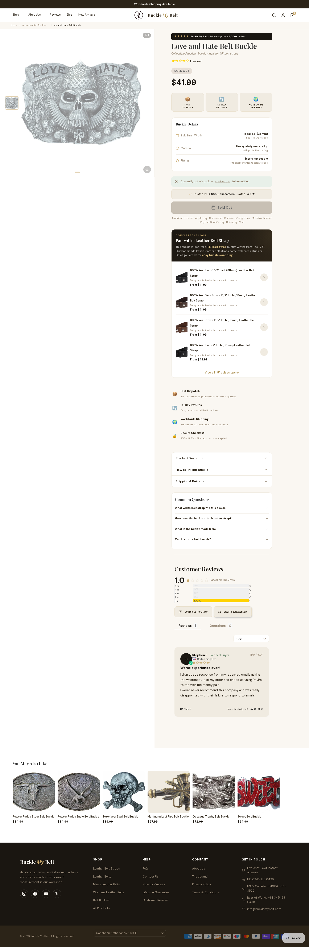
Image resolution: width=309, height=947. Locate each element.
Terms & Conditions (206, 892)
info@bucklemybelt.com (264, 909)
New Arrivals (86, 14)
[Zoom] (147, 169)
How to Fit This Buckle (192, 470)
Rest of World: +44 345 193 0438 (266, 900)
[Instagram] (24, 894)
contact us (222, 181)
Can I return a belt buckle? (193, 539)
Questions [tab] (218, 626)
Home (14, 25)
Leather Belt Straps (106, 868)
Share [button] (187, 709)
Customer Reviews (155, 900)
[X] (57, 894)
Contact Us (150, 876)
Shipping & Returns (190, 481)
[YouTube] (46, 894)
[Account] (283, 15)
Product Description (191, 458)
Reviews (55, 14)
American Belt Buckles (34, 25)
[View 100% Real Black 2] (264, 352)
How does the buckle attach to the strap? (203, 518)
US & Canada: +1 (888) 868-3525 (266, 888)
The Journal (200, 876)
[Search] (274, 15)
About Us (34, 14)
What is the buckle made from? (196, 529)
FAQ (145, 868)
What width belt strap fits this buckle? (201, 508)
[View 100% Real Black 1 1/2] (264, 277)
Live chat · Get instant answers (262, 870)
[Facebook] (35, 894)
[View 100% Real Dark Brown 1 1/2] (264, 302)
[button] (253, 709)
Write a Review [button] (196, 612)
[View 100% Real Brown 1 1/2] (264, 327)
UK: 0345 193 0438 (260, 879)
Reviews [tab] (185, 626)
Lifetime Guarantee (156, 892)
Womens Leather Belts (108, 892)
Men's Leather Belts (106, 884)
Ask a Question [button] (235, 612)
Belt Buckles (101, 900)
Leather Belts (102, 876)
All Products (101, 908)
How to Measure (154, 884)
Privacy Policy (201, 884)
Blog (70, 14)
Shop (16, 14)
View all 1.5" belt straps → (222, 372)
